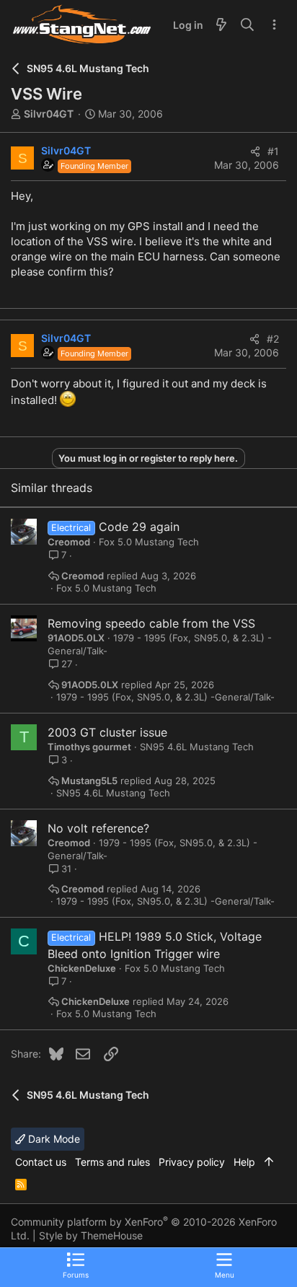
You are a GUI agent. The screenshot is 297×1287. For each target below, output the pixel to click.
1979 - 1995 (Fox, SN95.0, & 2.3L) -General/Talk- (165, 697)
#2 (273, 339)
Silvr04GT (49, 113)
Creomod (69, 542)
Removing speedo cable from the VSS (151, 623)
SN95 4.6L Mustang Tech (197, 746)
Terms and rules (112, 1162)
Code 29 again (139, 526)
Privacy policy (192, 1162)
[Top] (269, 1162)
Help (244, 1162)
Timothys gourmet (89, 746)
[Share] (255, 151)
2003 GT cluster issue (107, 732)
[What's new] (221, 25)
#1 (273, 151)
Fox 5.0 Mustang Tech (149, 542)
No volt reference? (98, 828)
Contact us (40, 1162)
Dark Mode (52, 1139)
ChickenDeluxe (82, 968)
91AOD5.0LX (76, 638)
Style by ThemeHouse (91, 1235)
